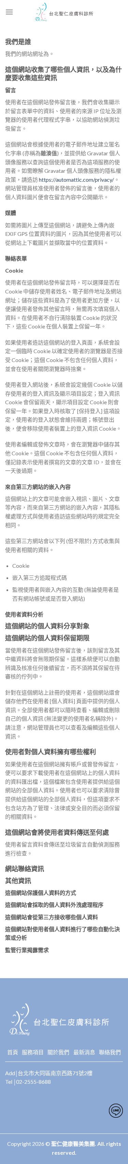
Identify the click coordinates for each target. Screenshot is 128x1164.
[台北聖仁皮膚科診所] (64, 12)
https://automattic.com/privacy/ (76, 179)
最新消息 (84, 1052)
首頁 (12, 1052)
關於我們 (58, 1052)
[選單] (9, 11)
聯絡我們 (110, 1052)
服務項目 (33, 1052)
